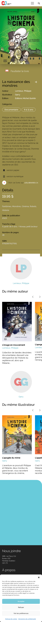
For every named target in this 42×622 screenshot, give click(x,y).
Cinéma (25, 206)
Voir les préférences (21, 613)
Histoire (5, 210)
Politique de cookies (11, 619)
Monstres (16, 206)
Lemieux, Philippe (23, 91)
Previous (32, 297)
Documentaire (11, 109)
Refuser (21, 607)
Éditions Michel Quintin (25, 98)
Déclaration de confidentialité (27, 619)
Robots (33, 206)
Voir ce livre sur (23, 182)
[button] (39, 577)
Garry (17, 94)
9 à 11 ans (28, 109)
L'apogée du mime (11, 458)
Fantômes (6, 206)
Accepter (21, 601)
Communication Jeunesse (6, 3)
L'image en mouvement (13, 345)
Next (39, 297)
